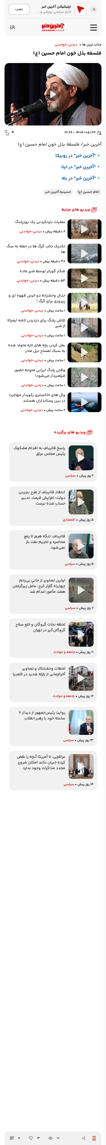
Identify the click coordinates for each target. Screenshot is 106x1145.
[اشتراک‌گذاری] (83, 1138)
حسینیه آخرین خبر (58, 192)
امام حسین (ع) (88, 192)
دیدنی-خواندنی (66, 45)
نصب (19, 9)
